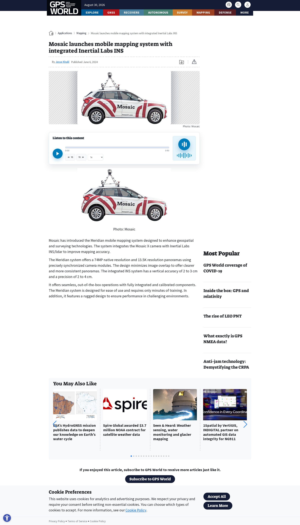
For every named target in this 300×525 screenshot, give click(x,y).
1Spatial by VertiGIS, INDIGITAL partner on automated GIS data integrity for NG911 (220, 432)
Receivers (131, 12)
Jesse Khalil (62, 62)
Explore (92, 12)
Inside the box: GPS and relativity (226, 293)
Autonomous (158, 12)
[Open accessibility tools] (7, 518)
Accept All (217, 496)
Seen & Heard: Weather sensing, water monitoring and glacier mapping (172, 432)
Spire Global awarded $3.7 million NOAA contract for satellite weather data (124, 430)
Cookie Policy (135, 510)
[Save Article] (181, 62)
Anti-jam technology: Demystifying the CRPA (226, 364)
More (244, 12)
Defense (225, 12)
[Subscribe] (229, 5)
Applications (65, 33)
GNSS (111, 12)
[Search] (238, 5)
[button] (245, 424)
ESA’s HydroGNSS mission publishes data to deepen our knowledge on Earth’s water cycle (74, 432)
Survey (182, 12)
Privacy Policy (57, 521)
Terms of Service (77, 521)
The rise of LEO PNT (222, 316)
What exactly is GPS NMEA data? (222, 338)
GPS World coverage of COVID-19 (225, 268)
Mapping (203, 12)
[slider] (117, 147)
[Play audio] (58, 154)
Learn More (218, 505)
